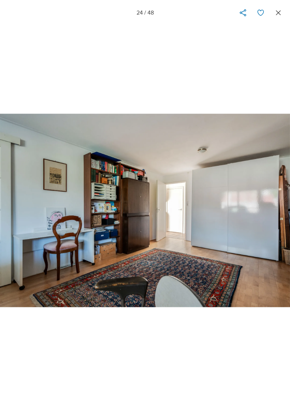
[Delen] (243, 13)
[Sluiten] (278, 13)
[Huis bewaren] (260, 13)
